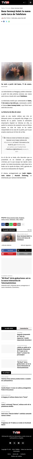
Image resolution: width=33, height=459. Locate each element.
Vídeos (21, 219)
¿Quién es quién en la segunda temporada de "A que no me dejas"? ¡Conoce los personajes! (24, 351)
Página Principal (5, 8)
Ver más (30, 230)
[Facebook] (4, 21)
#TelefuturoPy (20, 145)
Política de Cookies (16, 456)
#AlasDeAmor (8, 142)
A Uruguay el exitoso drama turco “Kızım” (14, 397)
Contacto (22, 454)
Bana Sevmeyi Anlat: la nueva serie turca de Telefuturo (24, 238)
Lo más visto (9, 328)
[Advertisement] (16, 43)
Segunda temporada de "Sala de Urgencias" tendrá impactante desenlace (24, 337)
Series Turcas (5, 219)
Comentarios (24, 328)
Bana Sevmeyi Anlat (17, 8)
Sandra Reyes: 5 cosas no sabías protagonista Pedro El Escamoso (16, 389)
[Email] (19, 224)
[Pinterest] (15, 224)
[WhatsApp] (9, 21)
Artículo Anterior (6, 245)
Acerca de (15, 454)
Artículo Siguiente (26, 245)
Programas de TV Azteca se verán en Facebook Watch (16, 424)
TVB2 (17, 219)
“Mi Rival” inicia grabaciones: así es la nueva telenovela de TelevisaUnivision (16, 280)
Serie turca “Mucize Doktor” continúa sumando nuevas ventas (16, 414)
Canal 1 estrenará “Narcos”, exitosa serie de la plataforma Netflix (16, 405)
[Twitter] (6, 21)
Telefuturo (12, 219)
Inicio (9, 454)
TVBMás (17, 449)
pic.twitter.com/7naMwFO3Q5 (16, 147)
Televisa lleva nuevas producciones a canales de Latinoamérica (16, 379)
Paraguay (21, 217)
